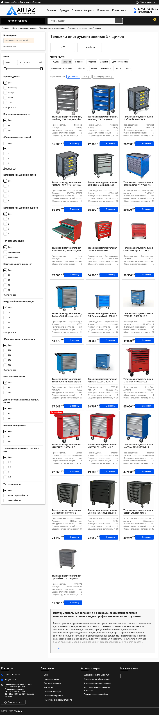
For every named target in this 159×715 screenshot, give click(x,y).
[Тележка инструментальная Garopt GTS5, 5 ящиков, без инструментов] (103, 493)
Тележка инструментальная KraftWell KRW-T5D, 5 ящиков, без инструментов (138, 119)
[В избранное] (80, 86)
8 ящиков (104, 62)
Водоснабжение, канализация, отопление (97, 688)
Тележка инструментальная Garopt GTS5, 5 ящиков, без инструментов (102, 513)
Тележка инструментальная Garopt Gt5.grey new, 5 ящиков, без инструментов (138, 513)
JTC (63, 47)
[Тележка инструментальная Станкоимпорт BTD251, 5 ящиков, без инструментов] (138, 231)
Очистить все (9, 47)
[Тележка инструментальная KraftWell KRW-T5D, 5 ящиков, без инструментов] (138, 99)
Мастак (94, 68)
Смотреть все (9, 107)
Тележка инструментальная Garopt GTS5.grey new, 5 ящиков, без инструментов (66, 513)
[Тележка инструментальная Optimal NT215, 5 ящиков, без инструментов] (67, 559)
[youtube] (122, 676)
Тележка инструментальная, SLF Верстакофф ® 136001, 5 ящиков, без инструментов (103, 316)
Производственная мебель (96, 694)
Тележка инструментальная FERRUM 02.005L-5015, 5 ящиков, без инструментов (102, 382)
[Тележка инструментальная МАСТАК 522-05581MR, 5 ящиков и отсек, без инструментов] (103, 427)
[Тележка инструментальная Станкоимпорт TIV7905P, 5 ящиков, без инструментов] (138, 165)
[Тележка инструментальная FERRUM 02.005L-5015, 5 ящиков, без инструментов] (103, 362)
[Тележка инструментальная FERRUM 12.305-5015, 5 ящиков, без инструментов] (138, 296)
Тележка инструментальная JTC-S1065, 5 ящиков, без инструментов (102, 185)
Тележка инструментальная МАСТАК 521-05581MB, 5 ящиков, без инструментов (138, 447)
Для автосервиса (120, 62)
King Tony (82, 68)
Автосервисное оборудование (97, 679)
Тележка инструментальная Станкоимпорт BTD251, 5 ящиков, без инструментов (138, 250)
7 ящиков (92, 62)
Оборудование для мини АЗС (96, 675)
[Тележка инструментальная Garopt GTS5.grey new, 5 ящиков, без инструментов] (67, 493)
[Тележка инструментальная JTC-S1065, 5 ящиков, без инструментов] (103, 165)
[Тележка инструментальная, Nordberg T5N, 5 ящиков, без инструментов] (67, 99)
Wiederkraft (106, 68)
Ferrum (118, 68)
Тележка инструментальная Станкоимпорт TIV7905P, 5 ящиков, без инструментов (138, 185)
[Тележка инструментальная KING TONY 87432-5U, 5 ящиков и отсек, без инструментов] (138, 362)
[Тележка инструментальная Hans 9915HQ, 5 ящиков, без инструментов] (67, 231)
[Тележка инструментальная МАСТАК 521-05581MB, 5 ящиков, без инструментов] (138, 427)
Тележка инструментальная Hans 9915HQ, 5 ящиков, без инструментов (66, 250)
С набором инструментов (62, 68)
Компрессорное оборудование (97, 683)
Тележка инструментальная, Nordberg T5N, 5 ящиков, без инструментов (67, 119)
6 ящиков (79, 62)
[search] (119, 20)
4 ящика (55, 62)
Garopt (128, 68)
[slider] (5, 68)
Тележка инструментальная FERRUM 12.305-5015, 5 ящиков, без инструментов (138, 316)
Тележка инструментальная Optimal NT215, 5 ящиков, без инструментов (66, 578)
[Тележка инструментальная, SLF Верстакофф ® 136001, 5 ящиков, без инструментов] (103, 296)
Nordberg (90, 47)
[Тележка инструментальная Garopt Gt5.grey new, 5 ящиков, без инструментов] (138, 493)
